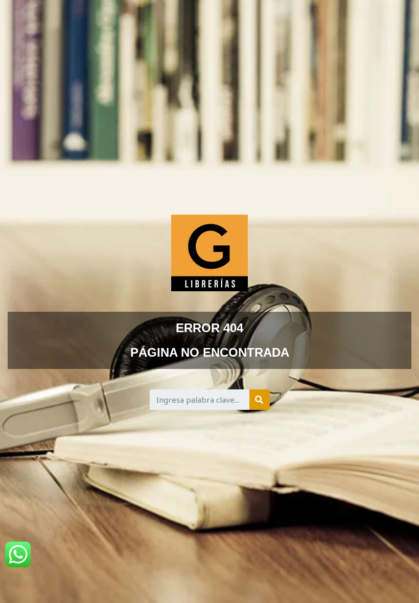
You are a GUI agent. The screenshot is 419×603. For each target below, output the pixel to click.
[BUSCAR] (259, 399)
